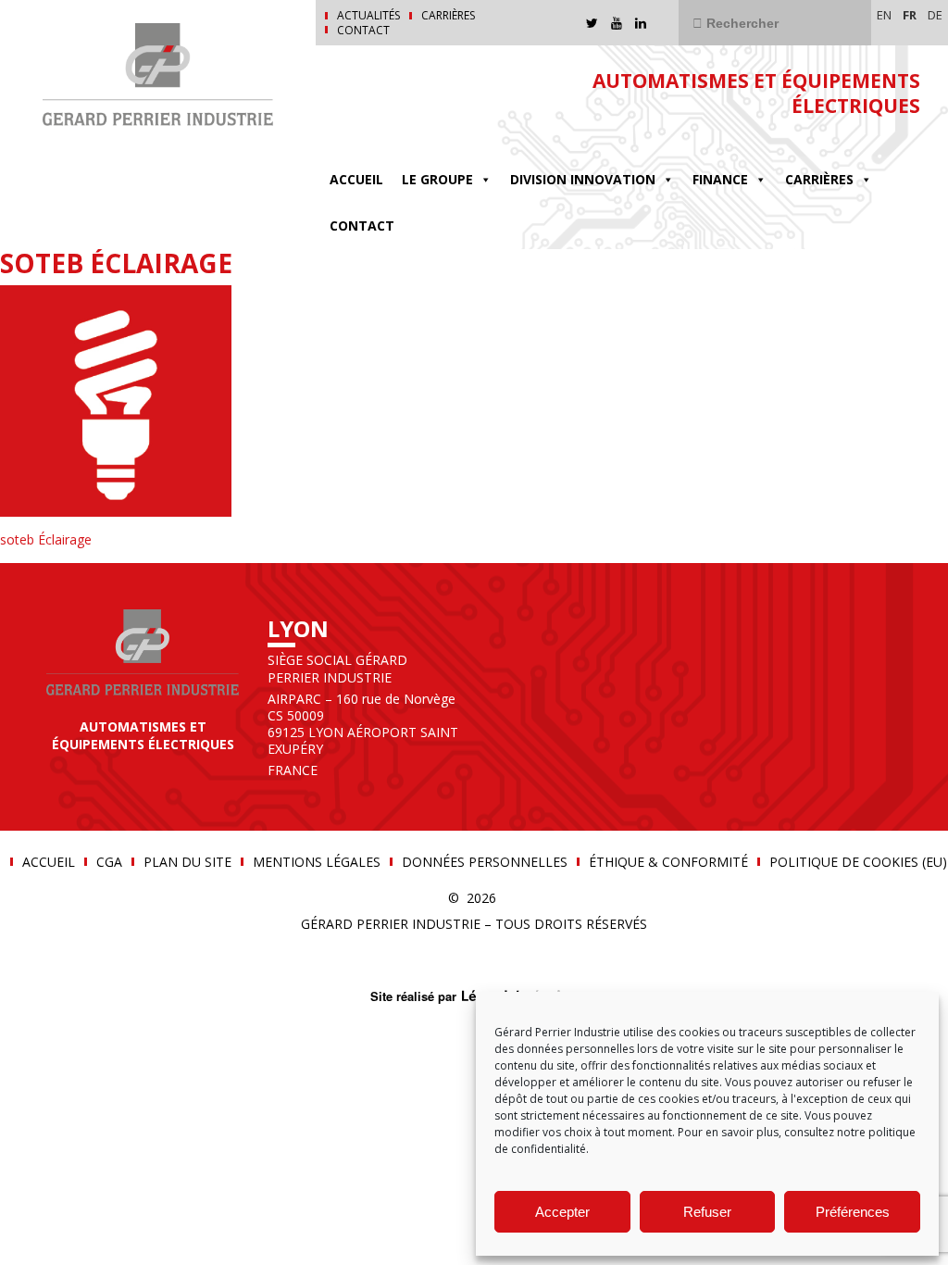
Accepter (562, 1212)
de (935, 14)
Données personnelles (485, 862)
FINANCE (720, 179)
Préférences (853, 1212)
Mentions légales (316, 862)
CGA (109, 862)
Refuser (707, 1212)
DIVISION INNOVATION (582, 179)
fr (910, 14)
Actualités (368, 15)
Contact (363, 30)
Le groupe (437, 179)
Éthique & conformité (668, 862)
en (884, 14)
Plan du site (187, 862)
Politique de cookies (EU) (858, 862)
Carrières (448, 15)
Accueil (356, 179)
